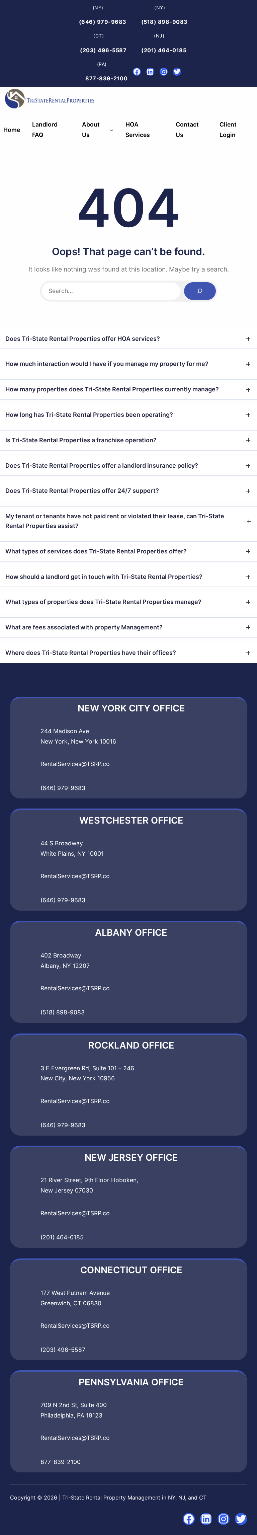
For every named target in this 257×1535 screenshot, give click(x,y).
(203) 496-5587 (103, 50)
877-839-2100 (106, 78)
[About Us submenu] (111, 130)
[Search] (200, 291)
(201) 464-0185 (163, 50)
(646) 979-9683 (102, 21)
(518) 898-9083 (164, 21)
